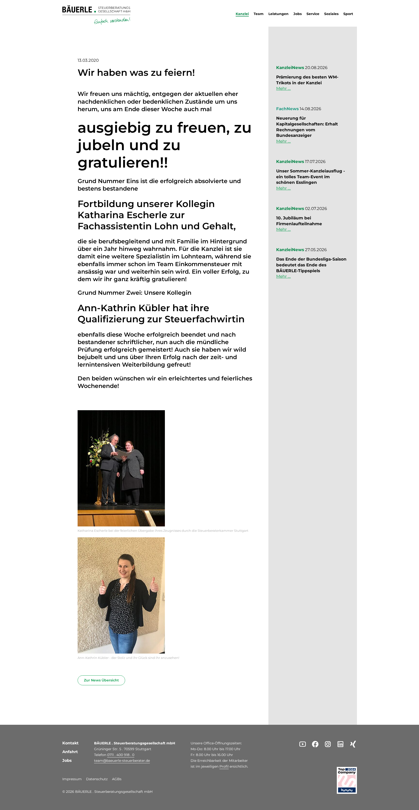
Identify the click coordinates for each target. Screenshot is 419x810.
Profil (224, 766)
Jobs (67, 760)
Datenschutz (97, 779)
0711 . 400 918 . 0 (120, 755)
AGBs (116, 779)
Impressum (72, 779)
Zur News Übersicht (101, 680)
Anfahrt (70, 752)
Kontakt (70, 743)
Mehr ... (283, 88)
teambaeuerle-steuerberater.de (122, 760)
